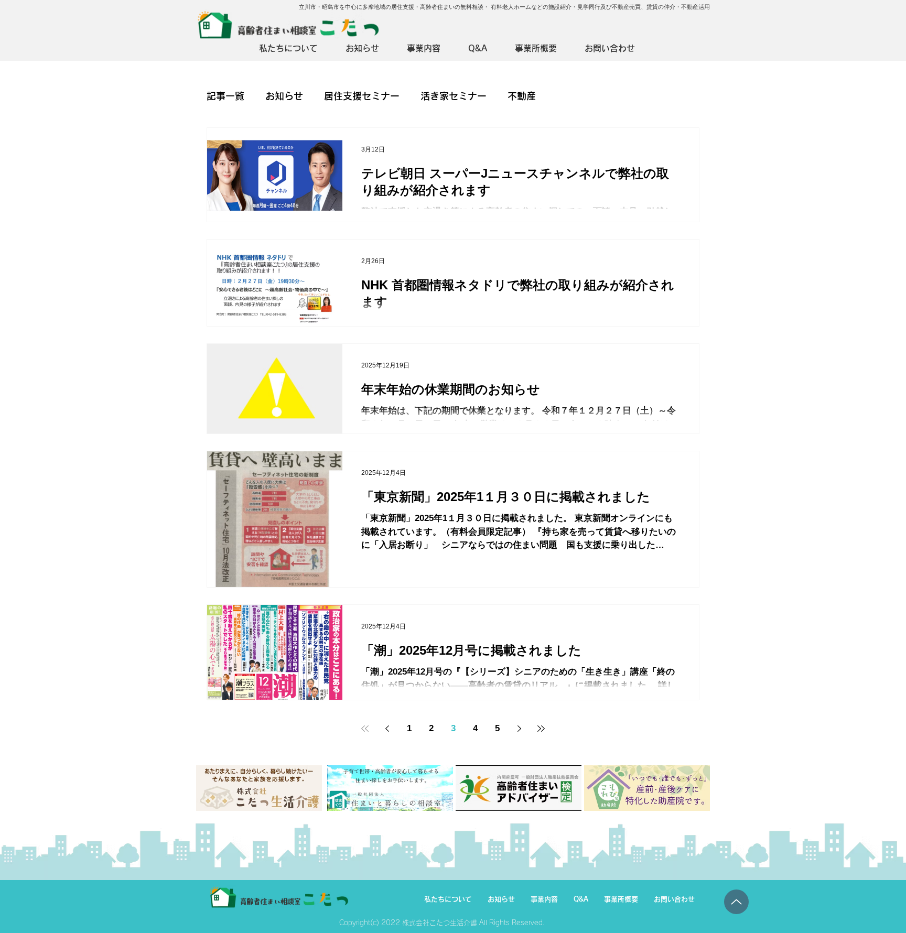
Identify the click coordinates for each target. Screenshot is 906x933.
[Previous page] (387, 728)
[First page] (364, 728)
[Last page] (541, 728)
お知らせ (284, 96)
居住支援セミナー (362, 96)
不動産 (522, 96)
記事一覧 (225, 96)
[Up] (736, 901)
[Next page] (519, 728)
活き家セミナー (453, 96)
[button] (429, 48)
